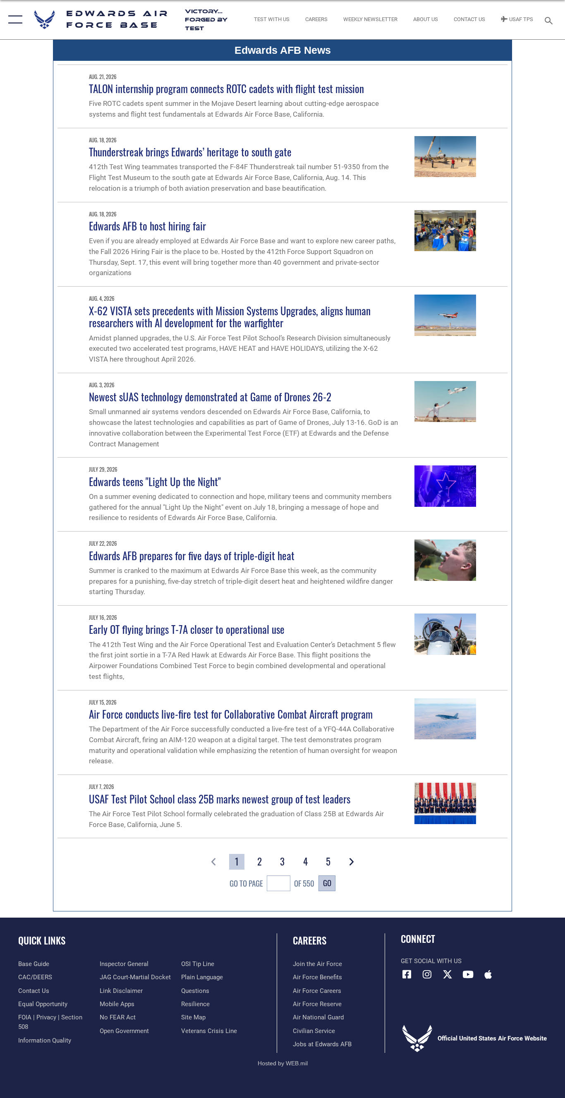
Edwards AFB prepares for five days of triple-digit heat (191, 555)
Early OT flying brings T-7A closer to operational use (187, 629)
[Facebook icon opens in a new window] (407, 974)
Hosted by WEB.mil (283, 1063)
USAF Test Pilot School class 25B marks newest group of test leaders (219, 798)
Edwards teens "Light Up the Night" (155, 481)
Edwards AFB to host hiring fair (147, 225)
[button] (13, 19)
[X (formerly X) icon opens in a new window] (447, 974)
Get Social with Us (431, 961)
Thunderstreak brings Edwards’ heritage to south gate (190, 151)
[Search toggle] (550, 20)
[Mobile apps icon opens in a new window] (488, 974)
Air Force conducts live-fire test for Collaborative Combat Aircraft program (231, 714)
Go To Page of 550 (272, 883)
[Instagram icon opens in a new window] (427, 974)
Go (327, 883)
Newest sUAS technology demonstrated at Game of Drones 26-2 (210, 396)
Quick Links (41, 940)
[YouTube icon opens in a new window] (468, 974)
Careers (309, 940)
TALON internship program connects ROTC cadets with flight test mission (226, 88)
